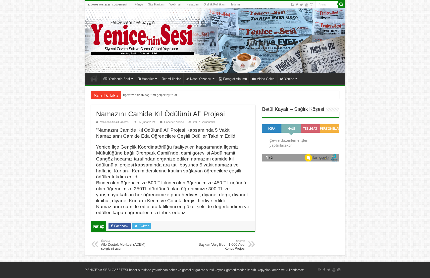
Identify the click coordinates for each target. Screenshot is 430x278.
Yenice (289, 79)
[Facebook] (296, 5)
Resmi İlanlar (171, 79)
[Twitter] (301, 5)
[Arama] (341, 4)
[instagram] (312, 5)
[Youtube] (307, 5)
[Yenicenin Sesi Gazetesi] (215, 40)
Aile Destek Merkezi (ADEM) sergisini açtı (123, 244)
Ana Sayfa (94, 78)
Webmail (175, 4)
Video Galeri (265, 79)
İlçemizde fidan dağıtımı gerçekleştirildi (150, 95)
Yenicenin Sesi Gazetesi (114, 121)
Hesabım (192, 4)
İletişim (235, 4)
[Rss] (292, 5)
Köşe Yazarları (200, 79)
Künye (138, 4)
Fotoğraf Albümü (235, 79)
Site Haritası (156, 4)
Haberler (148, 79)
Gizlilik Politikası (214, 4)
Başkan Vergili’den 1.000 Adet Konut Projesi (222, 244)
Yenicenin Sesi (119, 79)
